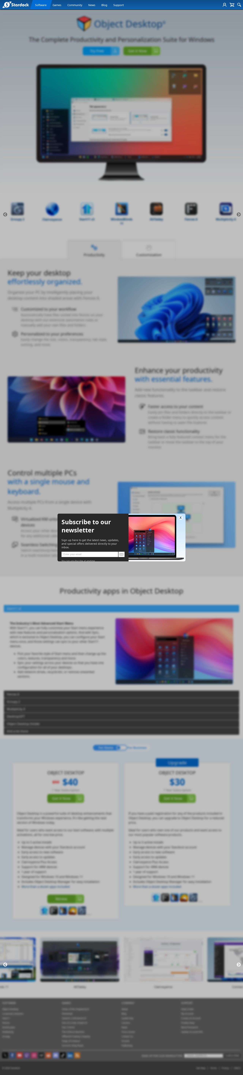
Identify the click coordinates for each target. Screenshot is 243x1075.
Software (41, 5)
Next (238, 214)
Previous (5, 214)
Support (118, 5)
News (91, 5)
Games (57, 5)
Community (74, 5)
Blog (104, 5)
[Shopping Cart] (232, 5)
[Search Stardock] (239, 5)
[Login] (224, 5)
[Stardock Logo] (15, 4)
